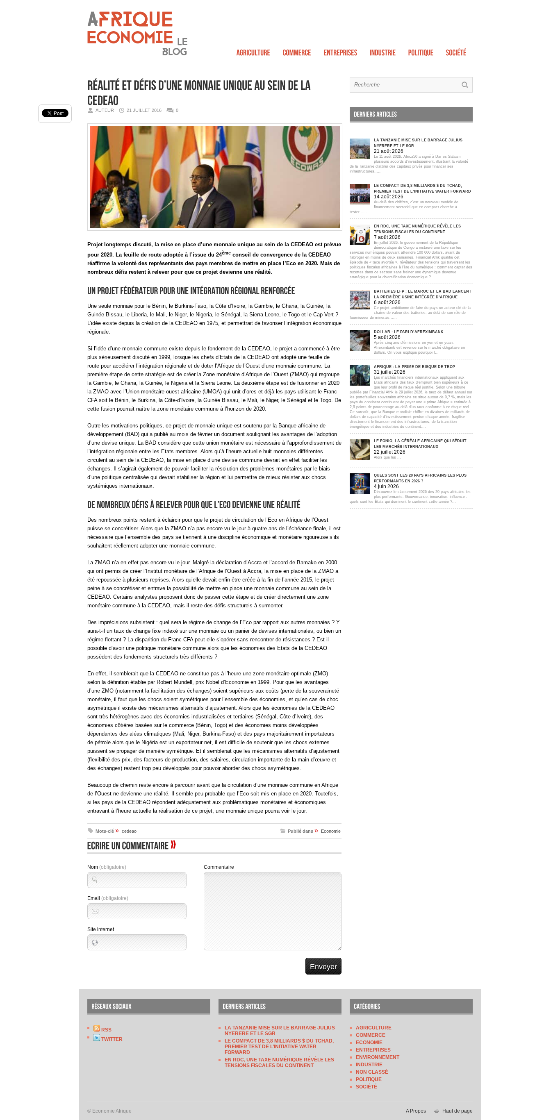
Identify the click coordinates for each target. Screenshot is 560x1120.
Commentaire (219, 867)
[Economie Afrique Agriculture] (253, 50)
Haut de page (457, 1111)
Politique (369, 1079)
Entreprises (373, 1050)
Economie (331, 831)
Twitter (111, 1039)
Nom (106, 867)
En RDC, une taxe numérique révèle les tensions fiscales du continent (279, 1062)
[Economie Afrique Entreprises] (341, 50)
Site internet (100, 929)
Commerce (370, 1035)
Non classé (372, 1072)
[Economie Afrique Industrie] (383, 50)
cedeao (129, 831)
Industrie (369, 1065)
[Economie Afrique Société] (456, 50)
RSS (106, 1030)
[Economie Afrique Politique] (421, 50)
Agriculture (374, 1028)
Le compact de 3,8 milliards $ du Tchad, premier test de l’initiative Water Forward (279, 1046)
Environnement (377, 1057)
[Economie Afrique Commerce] (297, 50)
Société (366, 1087)
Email (107, 898)
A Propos (416, 1111)
